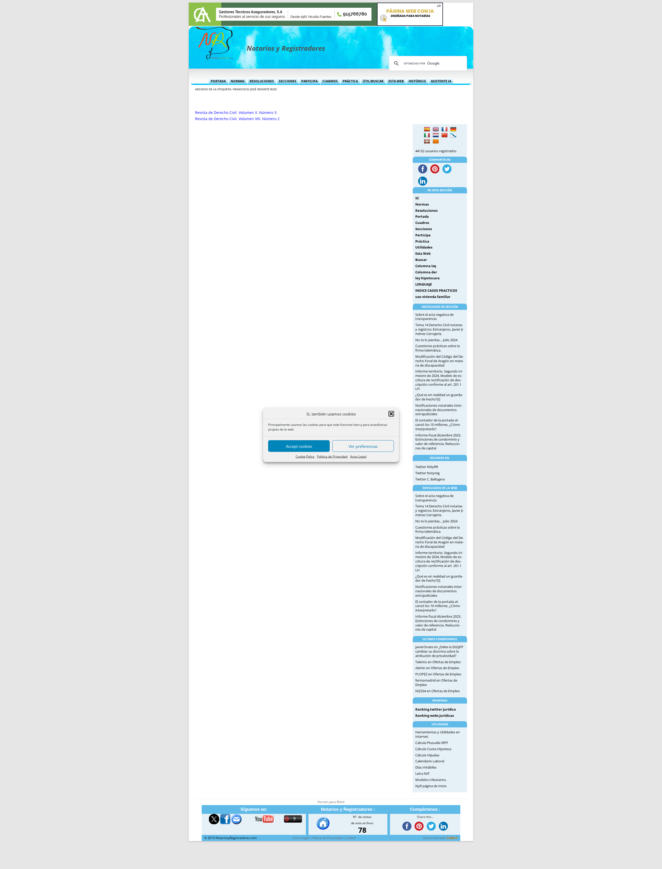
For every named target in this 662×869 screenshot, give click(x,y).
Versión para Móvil (331, 802)
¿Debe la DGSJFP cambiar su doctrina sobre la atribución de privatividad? (439, 651)
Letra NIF (422, 773)
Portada (218, 81)
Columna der (426, 272)
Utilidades (423, 247)
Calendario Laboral (429, 761)
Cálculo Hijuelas (427, 755)
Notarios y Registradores (286, 48)
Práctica (350, 81)
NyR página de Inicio (431, 786)
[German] (453, 129)
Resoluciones (262, 81)
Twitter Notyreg (427, 473)
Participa (309, 81)
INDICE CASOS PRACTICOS (436, 290)
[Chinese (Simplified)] (444, 135)
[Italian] (427, 135)
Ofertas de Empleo (446, 662)
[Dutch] (436, 135)
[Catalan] (436, 141)
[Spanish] (427, 129)
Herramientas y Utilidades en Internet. (437, 734)
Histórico (417, 81)
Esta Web (396, 81)
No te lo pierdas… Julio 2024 (436, 340)
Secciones (287, 81)
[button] (391, 413)
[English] (436, 129)
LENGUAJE (423, 284)
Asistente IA (441, 81)
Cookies (350, 838)
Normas (238, 81)
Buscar (421, 259)
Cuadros (330, 81)
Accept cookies (299, 446)
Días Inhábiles (426, 767)
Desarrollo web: (440, 838)
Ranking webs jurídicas (434, 715)
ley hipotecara (427, 278)
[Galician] (453, 135)
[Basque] (427, 141)
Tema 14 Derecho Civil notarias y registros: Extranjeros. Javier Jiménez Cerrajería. (439, 329)
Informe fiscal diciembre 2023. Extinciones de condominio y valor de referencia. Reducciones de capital (438, 441)
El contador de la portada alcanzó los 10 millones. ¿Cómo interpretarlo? (437, 424)
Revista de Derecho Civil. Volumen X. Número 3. (236, 112)
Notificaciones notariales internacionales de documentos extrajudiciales (438, 410)
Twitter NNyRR (426, 466)
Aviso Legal (358, 456)
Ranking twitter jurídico (435, 709)
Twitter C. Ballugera (430, 479)
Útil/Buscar (373, 81)
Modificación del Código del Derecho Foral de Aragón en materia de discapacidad (439, 361)
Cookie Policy (305, 456)
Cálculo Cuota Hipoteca (433, 749)
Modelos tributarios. (431, 779)
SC (417, 198)
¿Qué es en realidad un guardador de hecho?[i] (439, 396)
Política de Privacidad (332, 456)
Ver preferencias (363, 446)
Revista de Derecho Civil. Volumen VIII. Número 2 (237, 118)
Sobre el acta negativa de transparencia (434, 316)
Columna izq (425, 266)
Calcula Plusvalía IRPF (431, 742)
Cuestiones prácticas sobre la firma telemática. (437, 348)
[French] (444, 129)
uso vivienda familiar (432, 296)
